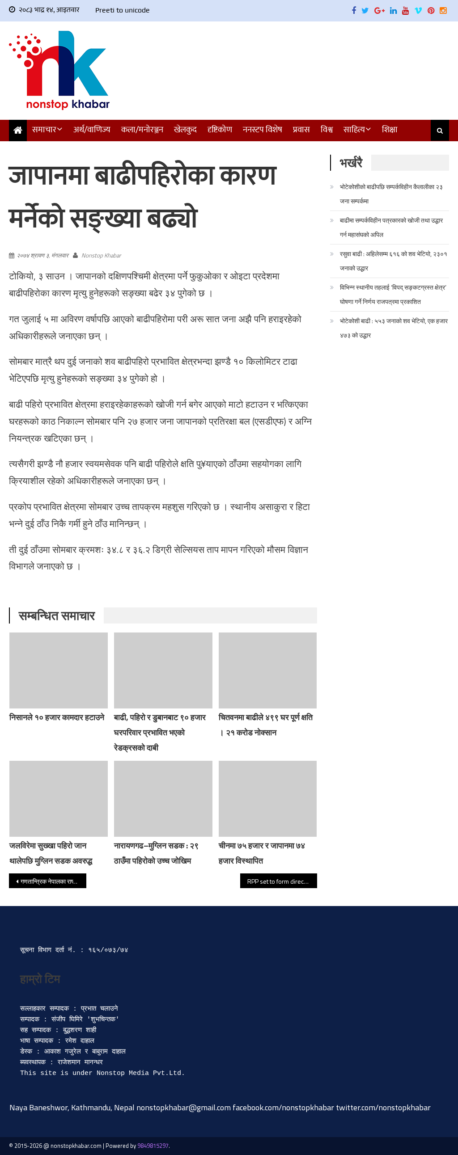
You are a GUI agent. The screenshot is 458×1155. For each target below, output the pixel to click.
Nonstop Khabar (101, 255)
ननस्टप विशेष (262, 130)
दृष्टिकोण (220, 130)
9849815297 (153, 1145)
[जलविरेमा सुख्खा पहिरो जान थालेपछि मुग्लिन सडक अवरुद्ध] (58, 799)
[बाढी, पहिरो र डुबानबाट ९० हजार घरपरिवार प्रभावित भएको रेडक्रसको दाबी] (163, 670)
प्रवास (301, 130)
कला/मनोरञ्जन (142, 130)
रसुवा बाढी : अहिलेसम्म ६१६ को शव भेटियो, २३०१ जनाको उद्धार (393, 261)
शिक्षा (390, 130)
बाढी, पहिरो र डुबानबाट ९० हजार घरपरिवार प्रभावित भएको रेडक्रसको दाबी (160, 732)
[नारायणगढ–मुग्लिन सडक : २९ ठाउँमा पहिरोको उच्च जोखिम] (163, 799)
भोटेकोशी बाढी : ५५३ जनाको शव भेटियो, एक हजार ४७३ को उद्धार (394, 328)
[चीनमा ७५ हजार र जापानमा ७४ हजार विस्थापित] (268, 799)
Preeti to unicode (122, 10)
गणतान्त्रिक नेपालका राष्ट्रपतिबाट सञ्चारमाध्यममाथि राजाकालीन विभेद (53, 881)
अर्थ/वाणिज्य (91, 130)
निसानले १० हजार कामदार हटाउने (56, 717)
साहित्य (354, 130)
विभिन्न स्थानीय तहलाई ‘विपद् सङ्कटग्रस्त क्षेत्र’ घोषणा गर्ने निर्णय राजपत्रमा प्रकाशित (393, 294)
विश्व (327, 130)
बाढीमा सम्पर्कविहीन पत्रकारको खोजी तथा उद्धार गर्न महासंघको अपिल (391, 227)
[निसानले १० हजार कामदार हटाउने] (58, 670)
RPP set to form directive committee (282, 881)
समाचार (44, 130)
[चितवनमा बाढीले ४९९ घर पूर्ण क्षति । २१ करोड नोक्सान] (268, 670)
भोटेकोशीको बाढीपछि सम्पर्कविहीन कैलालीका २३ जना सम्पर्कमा (391, 194)
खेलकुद (185, 130)
